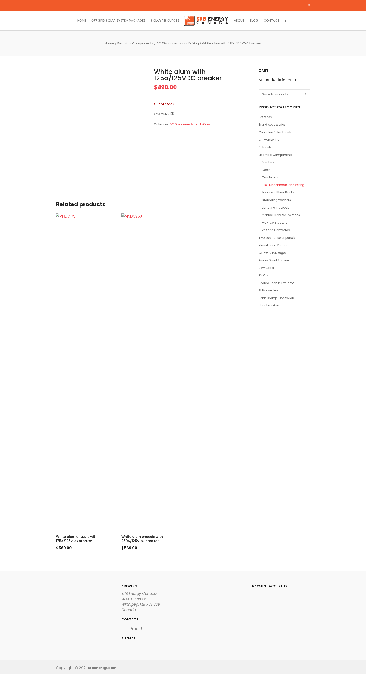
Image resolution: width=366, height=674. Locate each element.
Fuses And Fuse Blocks (278, 192)
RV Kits (263, 275)
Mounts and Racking (273, 245)
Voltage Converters (276, 230)
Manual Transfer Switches (281, 215)
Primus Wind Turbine (274, 260)
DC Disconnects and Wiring (178, 43)
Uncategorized (269, 305)
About (239, 21)
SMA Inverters (269, 290)
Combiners (270, 177)
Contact (271, 21)
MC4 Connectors (274, 223)
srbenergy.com (102, 667)
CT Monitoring (269, 139)
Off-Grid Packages (272, 253)
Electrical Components (135, 43)
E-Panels (265, 147)
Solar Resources (165, 21)
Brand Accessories (272, 124)
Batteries (265, 117)
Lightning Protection (276, 207)
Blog (254, 21)
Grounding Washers (276, 200)
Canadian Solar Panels (275, 132)
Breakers (268, 162)
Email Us (138, 628)
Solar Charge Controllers (277, 298)
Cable (266, 170)
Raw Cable (266, 268)
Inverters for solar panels (277, 238)
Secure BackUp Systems (276, 283)
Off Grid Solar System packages (119, 21)
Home (81, 21)
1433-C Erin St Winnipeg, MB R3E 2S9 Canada (140, 604)
